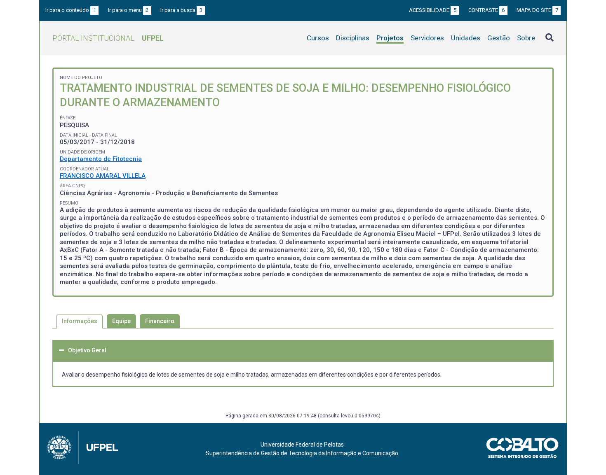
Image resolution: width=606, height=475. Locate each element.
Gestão (498, 38)
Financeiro (159, 321)
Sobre (526, 38)
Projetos (390, 38)
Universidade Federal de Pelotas (302, 444)
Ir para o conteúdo (70, 10)
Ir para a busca (181, 10)
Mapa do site (537, 10)
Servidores (427, 38)
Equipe (121, 321)
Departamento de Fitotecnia (101, 159)
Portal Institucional (108, 38)
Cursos (318, 38)
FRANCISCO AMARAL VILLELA (103, 175)
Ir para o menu (128, 10)
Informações (79, 321)
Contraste (486, 10)
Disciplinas (352, 38)
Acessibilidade (432, 10)
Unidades (465, 38)
